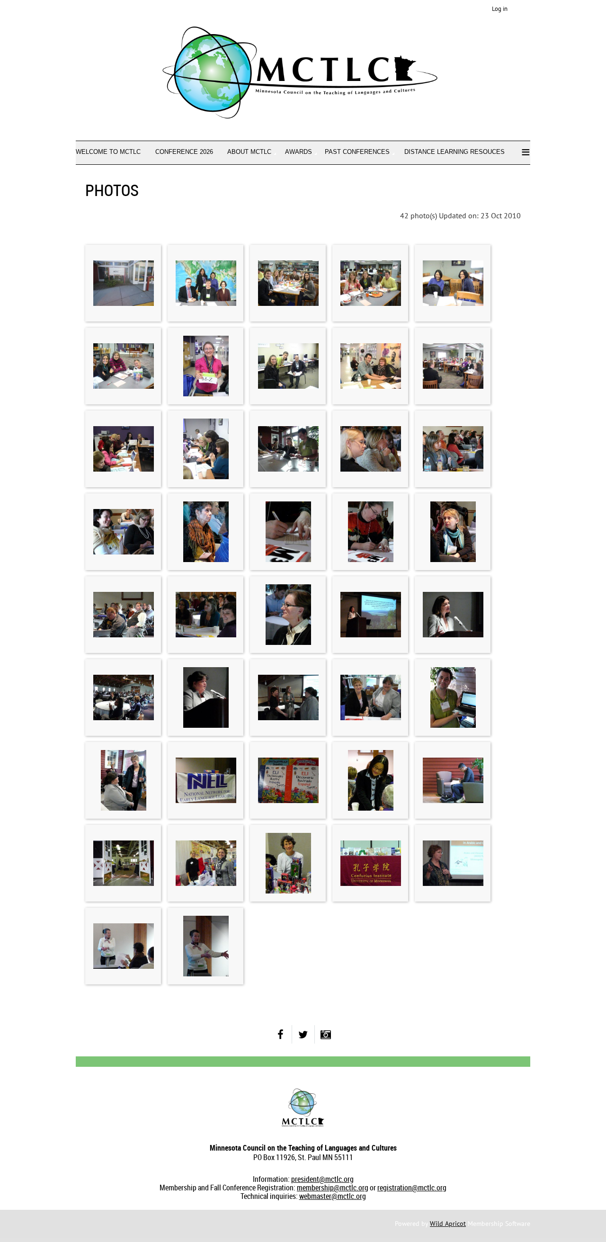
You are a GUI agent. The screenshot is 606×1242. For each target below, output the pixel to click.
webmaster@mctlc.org (332, 1196)
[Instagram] (326, 1034)
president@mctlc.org (322, 1179)
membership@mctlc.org (332, 1187)
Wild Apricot (448, 1223)
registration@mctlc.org (411, 1187)
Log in (500, 9)
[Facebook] (280, 1034)
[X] (303, 1034)
